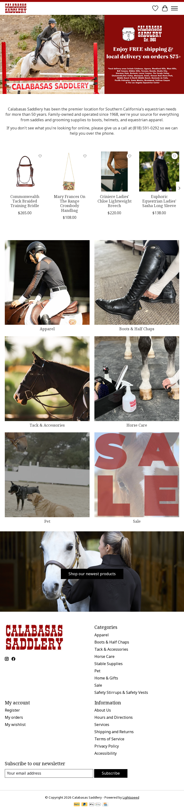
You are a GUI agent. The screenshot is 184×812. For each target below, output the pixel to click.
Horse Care (136, 425)
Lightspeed (131, 797)
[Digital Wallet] (95, 804)
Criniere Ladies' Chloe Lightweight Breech (115, 201)
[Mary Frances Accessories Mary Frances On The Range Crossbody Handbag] (70, 171)
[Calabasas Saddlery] (16, 8)
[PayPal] (77, 804)
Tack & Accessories (47, 425)
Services (101, 724)
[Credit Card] (105, 804)
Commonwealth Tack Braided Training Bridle (24, 201)
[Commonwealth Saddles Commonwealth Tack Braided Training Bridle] (25, 171)
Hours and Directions (113, 717)
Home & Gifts (106, 678)
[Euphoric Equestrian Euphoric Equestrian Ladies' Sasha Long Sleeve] (159, 171)
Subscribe (111, 773)
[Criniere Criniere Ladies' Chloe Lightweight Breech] (114, 171)
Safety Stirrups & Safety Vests (121, 692)
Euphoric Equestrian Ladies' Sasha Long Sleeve (159, 201)
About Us (102, 710)
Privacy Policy (106, 746)
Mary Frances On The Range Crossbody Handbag (69, 203)
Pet (47, 521)
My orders (14, 717)
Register (12, 710)
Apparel (47, 328)
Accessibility (105, 753)
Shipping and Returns (114, 731)
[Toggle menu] (174, 8)
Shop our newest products (92, 573)
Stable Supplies (108, 663)
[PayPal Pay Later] (84, 804)
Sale (137, 521)
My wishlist (15, 724)
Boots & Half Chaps (136, 328)
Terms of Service (109, 739)
